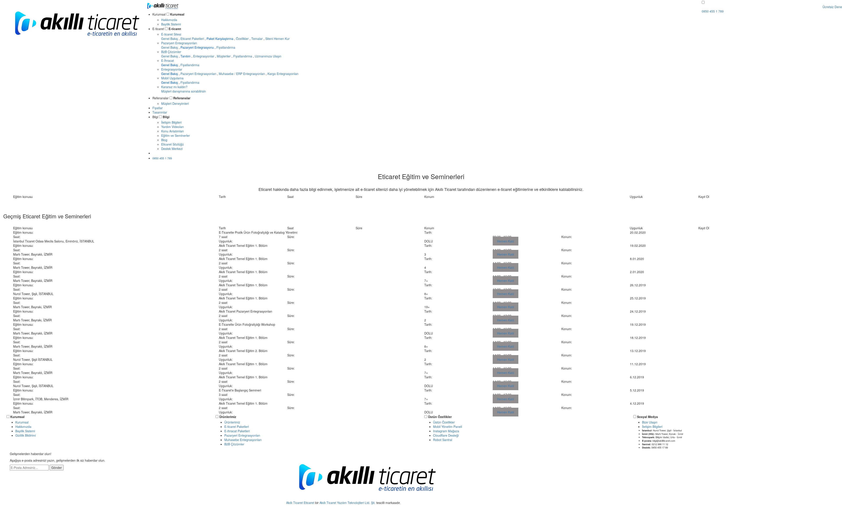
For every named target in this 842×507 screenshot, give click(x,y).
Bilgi (166, 117)
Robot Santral (442, 440)
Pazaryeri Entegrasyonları (179, 43)
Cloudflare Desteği (446, 435)
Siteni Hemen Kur (277, 38)
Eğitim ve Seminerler (175, 135)
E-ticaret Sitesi (171, 34)
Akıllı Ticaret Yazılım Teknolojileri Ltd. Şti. (347, 502)
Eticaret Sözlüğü (172, 144)
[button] (703, 2)
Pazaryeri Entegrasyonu (197, 47)
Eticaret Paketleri (192, 38)
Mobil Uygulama (172, 78)
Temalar (257, 38)
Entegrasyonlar (204, 56)
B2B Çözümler (171, 52)
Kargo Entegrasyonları (283, 73)
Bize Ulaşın (649, 422)
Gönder (56, 467)
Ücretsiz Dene (166, 153)
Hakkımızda (169, 20)
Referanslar (181, 98)
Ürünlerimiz (227, 416)
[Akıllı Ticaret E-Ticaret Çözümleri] (76, 42)
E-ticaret (175, 29)
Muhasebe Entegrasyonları (243, 440)
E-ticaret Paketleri (236, 426)
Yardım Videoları (172, 127)
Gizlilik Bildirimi (25, 435)
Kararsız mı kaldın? (183, 89)
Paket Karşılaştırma (220, 38)
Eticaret (309, 502)
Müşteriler (224, 56)
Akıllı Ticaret (295, 502)
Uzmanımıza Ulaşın (268, 56)
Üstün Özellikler (440, 416)
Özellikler (243, 38)
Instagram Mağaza (446, 431)
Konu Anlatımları (172, 131)
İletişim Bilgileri (171, 122)
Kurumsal (177, 14)
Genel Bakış (170, 38)
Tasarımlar (159, 112)
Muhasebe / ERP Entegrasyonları (242, 73)
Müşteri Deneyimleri (175, 103)
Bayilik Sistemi (171, 24)
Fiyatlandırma (225, 47)
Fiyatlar (157, 108)
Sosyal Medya (647, 416)
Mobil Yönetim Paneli (447, 426)
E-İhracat (167, 60)
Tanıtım (185, 56)
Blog (164, 140)
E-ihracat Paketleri (237, 431)
